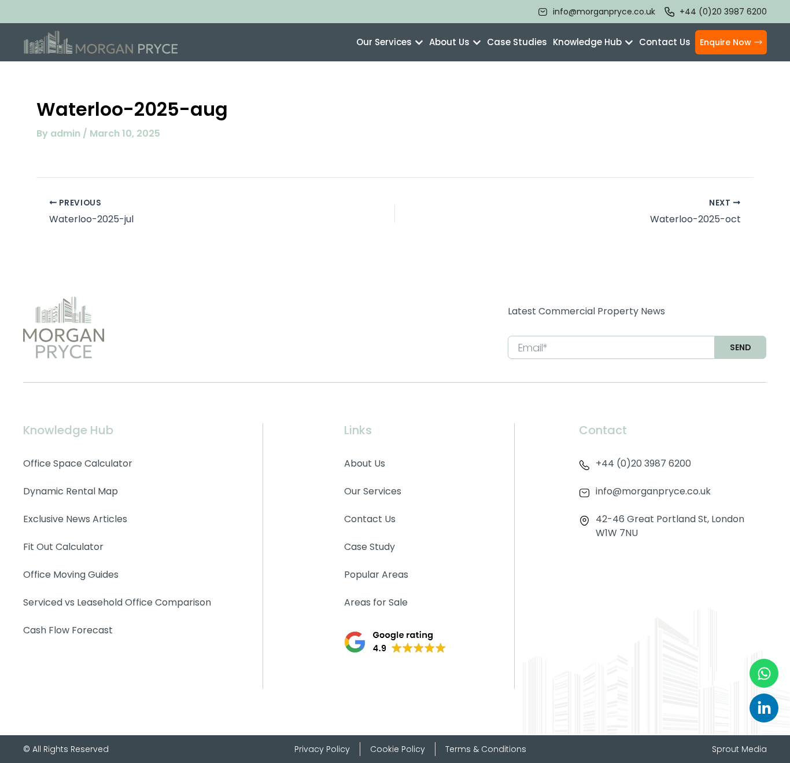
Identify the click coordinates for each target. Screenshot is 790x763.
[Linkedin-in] (764, 708)
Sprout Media (739, 749)
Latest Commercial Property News (586, 311)
